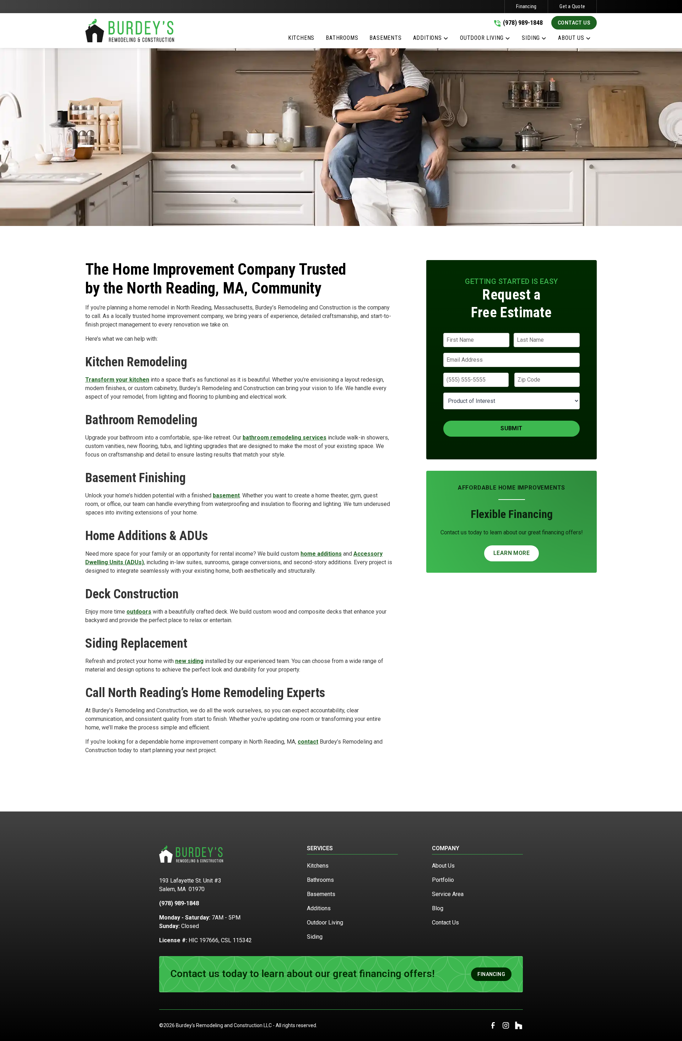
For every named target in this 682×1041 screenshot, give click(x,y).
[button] (430, 39)
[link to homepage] (129, 30)
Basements (321, 894)
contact (308, 741)
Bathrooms (320, 880)
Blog (437, 908)
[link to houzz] (518, 1025)
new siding (189, 661)
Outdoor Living (325, 922)
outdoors (138, 611)
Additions (319, 908)
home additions (321, 553)
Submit (511, 428)
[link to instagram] (506, 1025)
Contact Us (574, 23)
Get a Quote (572, 7)
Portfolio (443, 880)
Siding (315, 936)
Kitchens (318, 865)
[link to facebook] (493, 1025)
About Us (443, 865)
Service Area (448, 894)
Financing (526, 7)
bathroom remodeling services (284, 437)
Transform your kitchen (117, 379)
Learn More (511, 553)
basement (226, 495)
